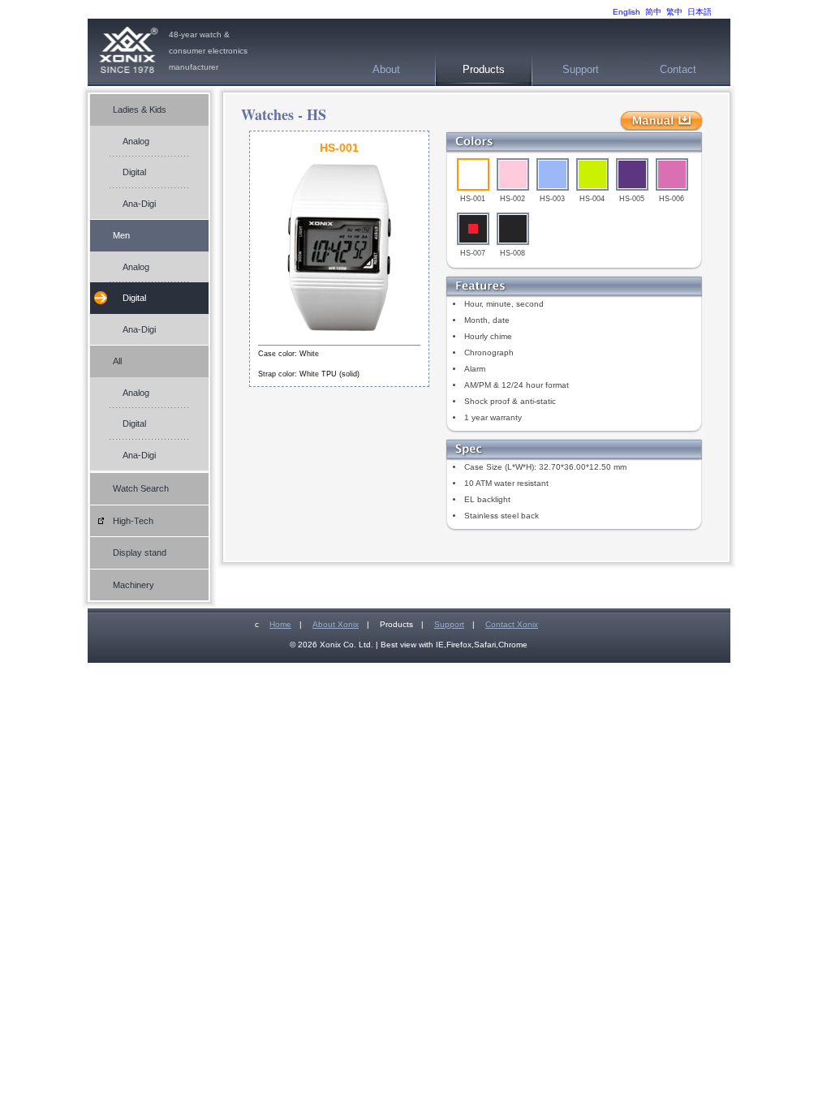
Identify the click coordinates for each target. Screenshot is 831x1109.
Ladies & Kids (139, 109)
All (117, 361)
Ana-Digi (139, 203)
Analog (136, 141)
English (626, 11)
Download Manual (661, 121)
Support (580, 69)
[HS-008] (513, 229)
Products (484, 69)
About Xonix (335, 624)
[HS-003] (552, 174)
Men (121, 235)
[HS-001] (473, 174)
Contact (678, 69)
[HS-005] (632, 174)
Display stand (139, 552)
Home (280, 624)
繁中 (674, 11)
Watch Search (141, 488)
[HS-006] (672, 174)
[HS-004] (592, 174)
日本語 (699, 11)
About (386, 69)
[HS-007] (473, 229)
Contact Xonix (511, 624)
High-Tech (133, 521)
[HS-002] (513, 174)
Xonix (128, 52)
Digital (134, 172)
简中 (653, 11)
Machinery (133, 585)
